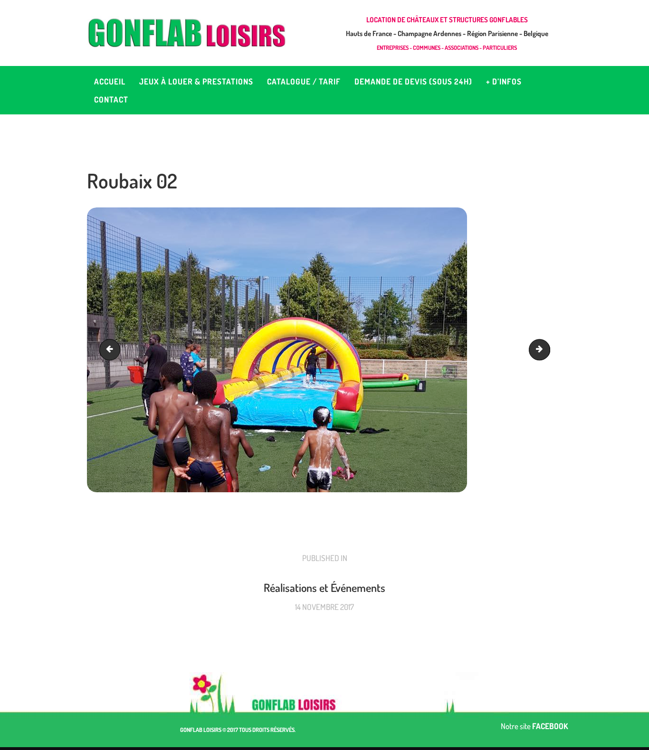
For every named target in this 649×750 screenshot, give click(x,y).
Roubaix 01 (546, 350)
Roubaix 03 (112, 350)
